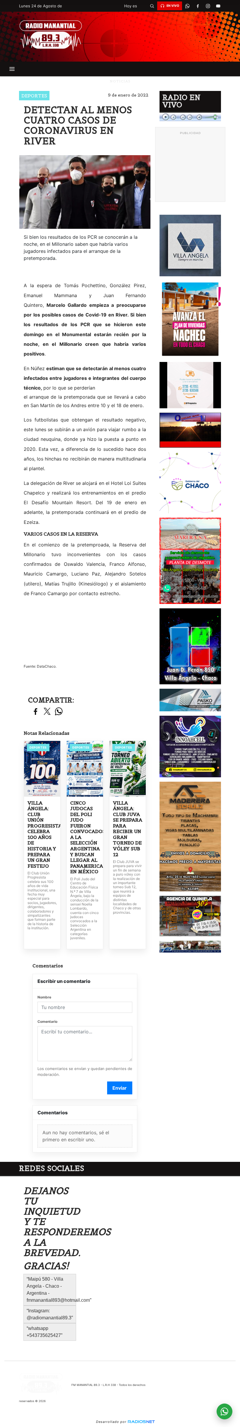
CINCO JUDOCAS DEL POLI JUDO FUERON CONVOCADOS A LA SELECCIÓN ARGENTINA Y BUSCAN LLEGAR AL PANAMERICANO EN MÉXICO (85, 837)
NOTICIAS (120, 81)
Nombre (44, 997)
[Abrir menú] (12, 69)
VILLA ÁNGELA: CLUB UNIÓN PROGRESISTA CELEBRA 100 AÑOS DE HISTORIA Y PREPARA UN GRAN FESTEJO (42, 834)
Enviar (119, 1088)
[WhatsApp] (187, 6)
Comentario (47, 1021)
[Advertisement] (190, 167)
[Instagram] (208, 6)
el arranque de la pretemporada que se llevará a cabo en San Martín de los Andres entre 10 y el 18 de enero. (85, 401)
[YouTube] (218, 6)
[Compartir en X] (47, 712)
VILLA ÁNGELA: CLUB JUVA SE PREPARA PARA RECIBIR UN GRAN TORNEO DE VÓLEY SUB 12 (127, 828)
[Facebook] (198, 6)
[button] (152, 6)
